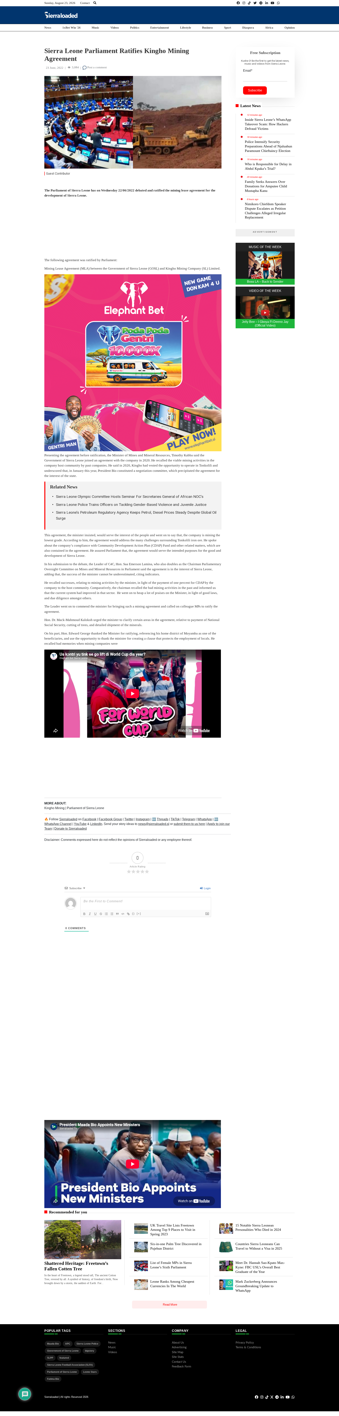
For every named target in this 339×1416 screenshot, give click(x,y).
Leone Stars (90, 1372)
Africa (269, 27)
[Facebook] (238, 3)
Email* (247, 70)
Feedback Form (181, 1366)
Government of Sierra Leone (63, 1350)
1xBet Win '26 (71, 27)
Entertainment (159, 27)
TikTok (175, 819)
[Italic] (90, 914)
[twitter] (255, 3)
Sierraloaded (68, 819)
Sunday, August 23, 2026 (59, 3)
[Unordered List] (112, 914)
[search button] (95, 3)
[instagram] (243, 3)
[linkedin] (266, 3)
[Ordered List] (106, 914)
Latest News (250, 106)
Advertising (179, 1347)
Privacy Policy (245, 1342)
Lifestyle (185, 27)
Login (207, 888)
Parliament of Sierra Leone (85, 808)
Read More (170, 1304)
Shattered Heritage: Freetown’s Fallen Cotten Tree (76, 1266)
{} (133, 913)
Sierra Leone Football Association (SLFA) (70, 1365)
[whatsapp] (278, 3)
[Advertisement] (223, 15)
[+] (139, 913)
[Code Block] (123, 914)
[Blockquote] (117, 914)
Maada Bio (53, 1343)
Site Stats (178, 1357)
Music (95, 27)
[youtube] (272, 3)
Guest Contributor (58, 173)
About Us (178, 1342)
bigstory (89, 1350)
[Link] (128, 914)
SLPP (50, 1357)
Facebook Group (110, 819)
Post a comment (97, 67)
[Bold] (84, 914)
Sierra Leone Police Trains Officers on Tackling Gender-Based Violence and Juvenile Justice (131, 504)
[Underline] (95, 914)
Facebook (89, 819)
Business (207, 27)
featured (64, 1357)
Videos (114, 27)
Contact (85, 3)
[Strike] (101, 914)
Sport (227, 27)
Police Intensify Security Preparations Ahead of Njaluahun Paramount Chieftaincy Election (268, 146)
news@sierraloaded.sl (153, 824)
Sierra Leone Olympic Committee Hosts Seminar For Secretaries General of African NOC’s (129, 496)
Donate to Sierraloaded (70, 828)
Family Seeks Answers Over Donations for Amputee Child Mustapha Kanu (266, 186)
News (47, 27)
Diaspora (248, 27)
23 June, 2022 (54, 67)
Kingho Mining (54, 808)
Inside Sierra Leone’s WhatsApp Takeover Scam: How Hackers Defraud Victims (268, 124)
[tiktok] (249, 3)
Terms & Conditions (248, 1347)
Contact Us (179, 1361)
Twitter (129, 819)
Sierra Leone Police (87, 1343)
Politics (134, 27)
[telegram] (260, 3)
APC (67, 1343)
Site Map (177, 1352)
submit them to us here (189, 824)
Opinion (289, 27)
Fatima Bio (53, 1379)
